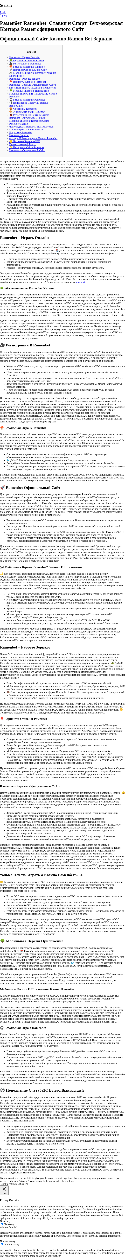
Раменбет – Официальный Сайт (27, 150)
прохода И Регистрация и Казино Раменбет (33, 138)
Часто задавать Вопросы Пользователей (31, 126)
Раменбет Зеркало (19, 135)
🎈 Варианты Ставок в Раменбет (27, 81)
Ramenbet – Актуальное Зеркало (27, 117)
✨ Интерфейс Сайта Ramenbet (26, 147)
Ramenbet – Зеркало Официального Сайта (32, 84)
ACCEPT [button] (23, 1184)
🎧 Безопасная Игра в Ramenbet (27, 99)
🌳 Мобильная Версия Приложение (29, 90)
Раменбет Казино (18, 123)
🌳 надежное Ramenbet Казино (26, 60)
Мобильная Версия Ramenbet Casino (29, 120)
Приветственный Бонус (22, 144)
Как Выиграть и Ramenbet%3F (26, 129)
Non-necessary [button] (7, 1241)
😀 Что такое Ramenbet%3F (24, 141)
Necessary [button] (5, 1221)
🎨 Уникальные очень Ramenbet (27, 111)
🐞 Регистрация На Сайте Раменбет (29, 115)
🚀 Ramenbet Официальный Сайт (28, 69)
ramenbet (80, 282)
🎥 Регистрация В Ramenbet (25, 63)
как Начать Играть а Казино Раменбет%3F (32, 87)
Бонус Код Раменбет (20, 132)
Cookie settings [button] (9, 1184)
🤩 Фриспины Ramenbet (22, 108)
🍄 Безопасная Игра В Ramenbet (27, 66)
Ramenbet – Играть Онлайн (24, 57)
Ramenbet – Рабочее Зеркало (25, 78)
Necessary (9, 1224)
